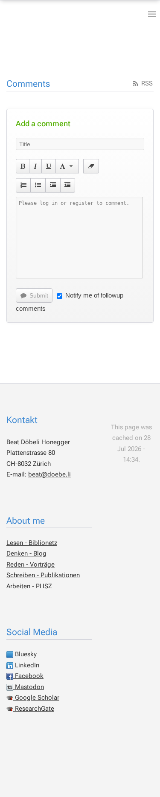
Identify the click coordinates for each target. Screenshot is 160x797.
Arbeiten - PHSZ (29, 586)
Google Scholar (36, 697)
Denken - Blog (26, 553)
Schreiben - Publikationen (43, 575)
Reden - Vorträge (30, 564)
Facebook (28, 676)
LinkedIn (26, 665)
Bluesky (25, 654)
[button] (23, 166)
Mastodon (28, 687)
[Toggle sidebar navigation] (152, 14)
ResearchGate (33, 708)
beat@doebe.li (49, 474)
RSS (146, 83)
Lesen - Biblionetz (31, 543)
